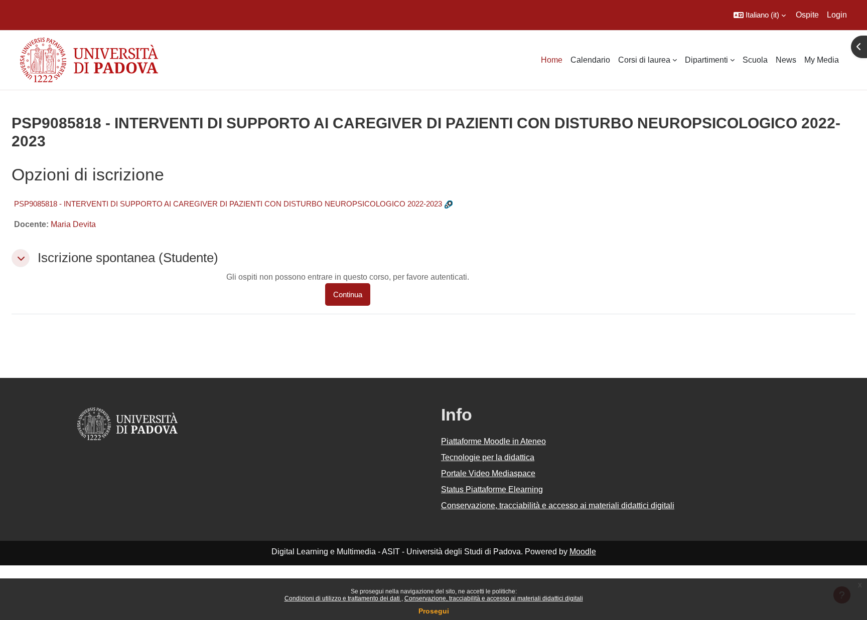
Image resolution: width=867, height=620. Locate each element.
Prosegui (433, 611)
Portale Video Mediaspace (488, 473)
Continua (347, 294)
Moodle (582, 551)
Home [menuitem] (551, 60)
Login (837, 15)
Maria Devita (73, 224)
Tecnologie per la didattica (487, 457)
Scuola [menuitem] (755, 60)
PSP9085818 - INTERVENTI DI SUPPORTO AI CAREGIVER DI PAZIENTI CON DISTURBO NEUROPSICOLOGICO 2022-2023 (228, 203)
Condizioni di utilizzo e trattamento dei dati (342, 598)
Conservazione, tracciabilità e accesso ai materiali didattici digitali (493, 598)
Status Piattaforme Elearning (492, 489)
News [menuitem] (786, 60)
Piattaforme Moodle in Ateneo (493, 441)
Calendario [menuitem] (590, 60)
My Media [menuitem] (821, 60)
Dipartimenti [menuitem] (706, 60)
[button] (760, 15)
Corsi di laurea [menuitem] (644, 60)
